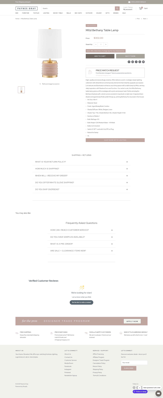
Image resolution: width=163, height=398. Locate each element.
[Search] (117, 8)
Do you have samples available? (67, 237)
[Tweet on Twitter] (139, 61)
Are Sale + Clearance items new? (68, 251)
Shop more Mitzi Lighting (115, 140)
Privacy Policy (97, 372)
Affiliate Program (98, 357)
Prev (138, 18)
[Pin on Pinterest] (129, 61)
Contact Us (68, 357)
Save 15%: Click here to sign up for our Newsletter (106, 51)
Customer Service (71, 360)
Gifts (107, 13)
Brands (115, 13)
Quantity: (89, 44)
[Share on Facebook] (136, 61)
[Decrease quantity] (96, 44)
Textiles (36, 13)
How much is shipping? (47, 169)
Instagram (68, 369)
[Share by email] (143, 61)
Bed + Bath (78, 13)
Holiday (99, 13)
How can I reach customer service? (69, 230)
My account (127, 9)
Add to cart (100, 56)
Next (144, 18)
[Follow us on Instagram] (137, 387)
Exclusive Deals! (138, 2)
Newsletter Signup (71, 375)
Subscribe (128, 368)
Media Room (69, 363)
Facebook (68, 366)
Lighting (46, 13)
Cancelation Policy (99, 363)
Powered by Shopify (21, 386)
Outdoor (89, 13)
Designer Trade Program (101, 360)
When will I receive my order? (51, 175)
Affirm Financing (98, 354)
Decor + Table (58, 13)
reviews (91, 337)
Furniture (25, 13)
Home (17, 18)
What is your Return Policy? (50, 162)
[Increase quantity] (106, 44)
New (16, 13)
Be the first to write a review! (81, 302)
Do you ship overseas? (47, 189)
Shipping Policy (98, 369)
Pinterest (68, 372)
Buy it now (130, 56)
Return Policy (97, 366)
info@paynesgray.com (103, 75)
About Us (68, 354)
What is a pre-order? (61, 244)
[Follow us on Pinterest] (134, 387)
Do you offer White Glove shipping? (54, 182)
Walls (69, 13)
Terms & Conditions (99, 375)
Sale (124, 13)
